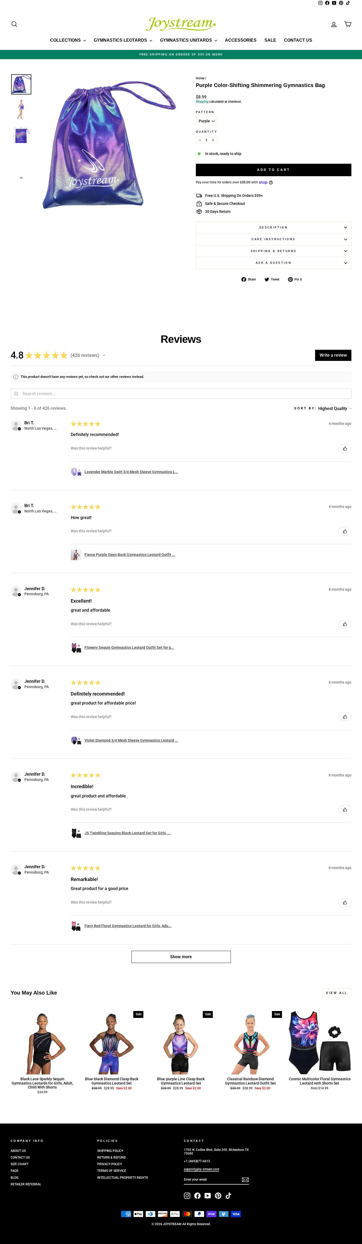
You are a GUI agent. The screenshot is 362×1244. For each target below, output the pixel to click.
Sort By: (305, 408)
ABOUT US (18, 1151)
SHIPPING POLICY (110, 1151)
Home (200, 78)
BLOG (15, 1178)
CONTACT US (298, 40)
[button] (104, 355)
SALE (270, 40)
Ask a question (274, 263)
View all (336, 993)
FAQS (14, 1171)
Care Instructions (273, 239)
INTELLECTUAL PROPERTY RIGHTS (122, 1178)
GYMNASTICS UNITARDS (186, 40)
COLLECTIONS (66, 40)
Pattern (205, 112)
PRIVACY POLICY (109, 1164)
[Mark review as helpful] (345, 448)
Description (273, 227)
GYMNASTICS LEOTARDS (121, 40)
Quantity (206, 131)
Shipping (202, 101)
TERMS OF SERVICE (111, 1171)
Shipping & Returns (274, 251)
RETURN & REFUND (111, 1157)
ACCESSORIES (241, 40)
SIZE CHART (19, 1164)
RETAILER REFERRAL (26, 1184)
